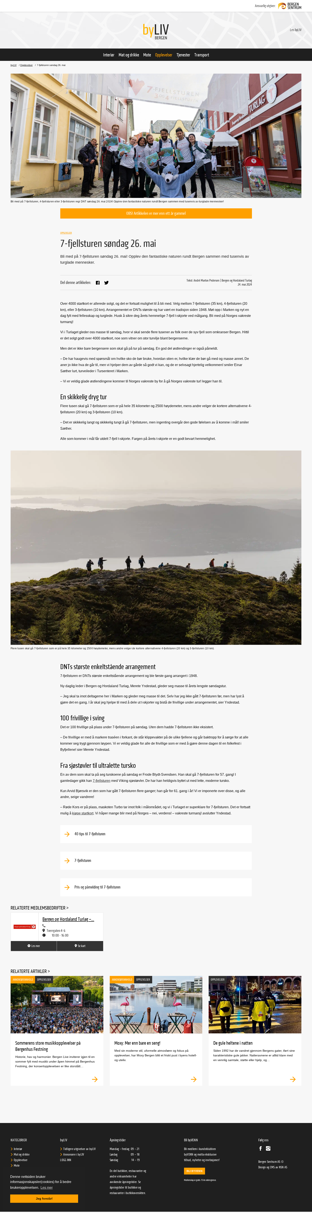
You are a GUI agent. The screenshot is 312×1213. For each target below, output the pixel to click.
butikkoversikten (135, 1193)
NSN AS (283, 1167)
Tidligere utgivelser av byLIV (79, 1149)
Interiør (108, 54)
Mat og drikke (129, 54)
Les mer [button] (47, 1187)
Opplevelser (163, 54)
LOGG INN (65, 1160)
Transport (201, 54)
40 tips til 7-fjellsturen (89, 834)
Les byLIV (295, 30)
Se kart (81, 946)
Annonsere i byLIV (73, 1154)
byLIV (14, 65)
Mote (147, 54)
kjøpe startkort (82, 813)
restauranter (117, 1193)
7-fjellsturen (101, 780)
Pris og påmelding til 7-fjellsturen (97, 887)
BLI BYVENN (194, 1171)
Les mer (35, 946)
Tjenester (183, 54)
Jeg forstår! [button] (44, 1198)
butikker (133, 1187)
